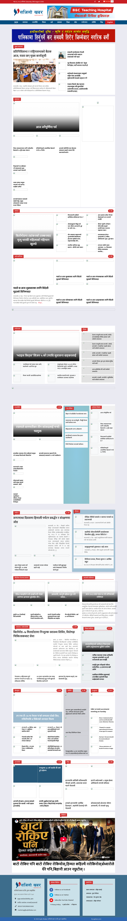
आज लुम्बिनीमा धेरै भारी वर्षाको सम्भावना (101, 370)
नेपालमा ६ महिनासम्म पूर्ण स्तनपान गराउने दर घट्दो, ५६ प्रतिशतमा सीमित (23, 678)
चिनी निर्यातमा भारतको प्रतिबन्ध (74, 444)
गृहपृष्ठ (16, 22)
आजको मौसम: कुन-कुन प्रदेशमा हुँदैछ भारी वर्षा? (102, 362)
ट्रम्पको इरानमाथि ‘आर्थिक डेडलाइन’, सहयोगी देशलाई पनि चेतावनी (76, 806)
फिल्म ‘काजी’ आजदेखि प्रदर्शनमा (32, 375)
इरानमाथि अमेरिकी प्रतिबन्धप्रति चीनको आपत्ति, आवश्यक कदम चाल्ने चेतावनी (76, 783)
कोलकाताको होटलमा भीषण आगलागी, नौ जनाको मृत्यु (101, 804)
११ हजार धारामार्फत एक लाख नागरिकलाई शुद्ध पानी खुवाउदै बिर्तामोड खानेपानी (46, 678)
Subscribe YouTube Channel (64, 900)
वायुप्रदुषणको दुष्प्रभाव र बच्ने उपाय (96, 546)
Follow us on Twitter (62, 895)
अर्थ (51, 22)
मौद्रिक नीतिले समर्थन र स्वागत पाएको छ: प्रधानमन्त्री (99, 518)
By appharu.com (96, 919)
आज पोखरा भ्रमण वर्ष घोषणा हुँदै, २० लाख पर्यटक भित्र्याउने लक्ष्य (21, 567)
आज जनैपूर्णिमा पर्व (105, 412)
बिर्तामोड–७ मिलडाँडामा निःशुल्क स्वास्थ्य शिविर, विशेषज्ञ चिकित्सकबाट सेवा (44, 634)
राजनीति (35, 22)
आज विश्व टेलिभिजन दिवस (73, 732)
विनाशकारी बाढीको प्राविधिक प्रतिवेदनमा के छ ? (107, 438)
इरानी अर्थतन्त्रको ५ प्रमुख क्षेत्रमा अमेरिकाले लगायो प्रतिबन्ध (102, 782)
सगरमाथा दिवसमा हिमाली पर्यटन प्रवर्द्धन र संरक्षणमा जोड (41, 520)
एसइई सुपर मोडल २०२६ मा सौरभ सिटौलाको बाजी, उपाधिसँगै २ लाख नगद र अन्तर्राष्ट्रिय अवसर (67, 366)
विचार (44, 22)
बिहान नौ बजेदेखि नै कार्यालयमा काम (76, 414)
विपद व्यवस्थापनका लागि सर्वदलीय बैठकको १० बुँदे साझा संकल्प (106, 427)
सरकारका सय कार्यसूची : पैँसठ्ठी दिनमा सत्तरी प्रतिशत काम (76, 421)
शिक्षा (68, 22)
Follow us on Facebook (62, 889)
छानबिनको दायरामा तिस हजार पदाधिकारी (74, 436)
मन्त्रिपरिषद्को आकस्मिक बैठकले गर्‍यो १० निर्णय (107, 450)
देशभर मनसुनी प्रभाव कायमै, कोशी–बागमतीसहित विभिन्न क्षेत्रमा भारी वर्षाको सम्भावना (102, 337)
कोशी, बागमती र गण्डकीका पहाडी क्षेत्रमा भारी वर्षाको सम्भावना (101, 354)
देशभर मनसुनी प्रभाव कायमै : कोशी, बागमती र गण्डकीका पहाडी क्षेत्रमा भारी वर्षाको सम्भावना (102, 346)
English (110, 22)
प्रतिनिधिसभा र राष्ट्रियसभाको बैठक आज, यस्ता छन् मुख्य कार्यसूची (32, 53)
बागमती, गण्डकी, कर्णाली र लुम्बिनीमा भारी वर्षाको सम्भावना (102, 378)
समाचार (25, 22)
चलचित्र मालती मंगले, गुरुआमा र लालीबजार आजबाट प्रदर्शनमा (66, 376)
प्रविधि (94, 22)
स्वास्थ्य (59, 22)
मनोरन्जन (84, 22)
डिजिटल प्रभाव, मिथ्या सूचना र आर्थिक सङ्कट (98, 560)
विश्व (101, 22)
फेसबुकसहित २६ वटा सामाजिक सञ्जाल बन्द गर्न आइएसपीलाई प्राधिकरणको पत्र (77, 752)
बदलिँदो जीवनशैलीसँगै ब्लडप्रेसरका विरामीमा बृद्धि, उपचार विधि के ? (97, 533)
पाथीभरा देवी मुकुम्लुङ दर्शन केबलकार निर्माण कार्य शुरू (60, 567)
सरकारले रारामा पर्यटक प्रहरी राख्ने (41, 566)
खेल (75, 22)
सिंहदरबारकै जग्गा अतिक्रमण (74, 429)
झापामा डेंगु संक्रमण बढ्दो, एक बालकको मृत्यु (68, 677)
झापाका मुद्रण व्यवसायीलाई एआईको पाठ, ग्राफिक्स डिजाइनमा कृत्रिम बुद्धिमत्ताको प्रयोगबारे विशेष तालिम (76, 712)
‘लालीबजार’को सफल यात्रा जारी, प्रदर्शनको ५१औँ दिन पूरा (32, 365)
